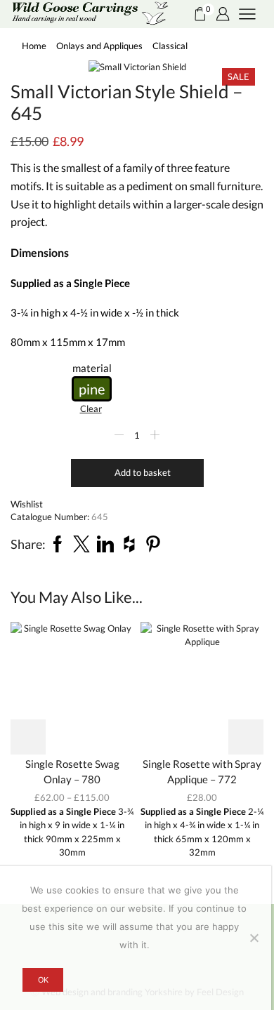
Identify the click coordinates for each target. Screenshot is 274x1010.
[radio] (92, 388)
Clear (91, 408)
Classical (170, 45)
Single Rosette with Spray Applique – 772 (202, 771)
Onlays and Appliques (99, 45)
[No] (254, 938)
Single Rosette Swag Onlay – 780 (72, 771)
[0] (194, 14)
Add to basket (143, 472)
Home (34, 45)
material (92, 367)
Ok (43, 980)
